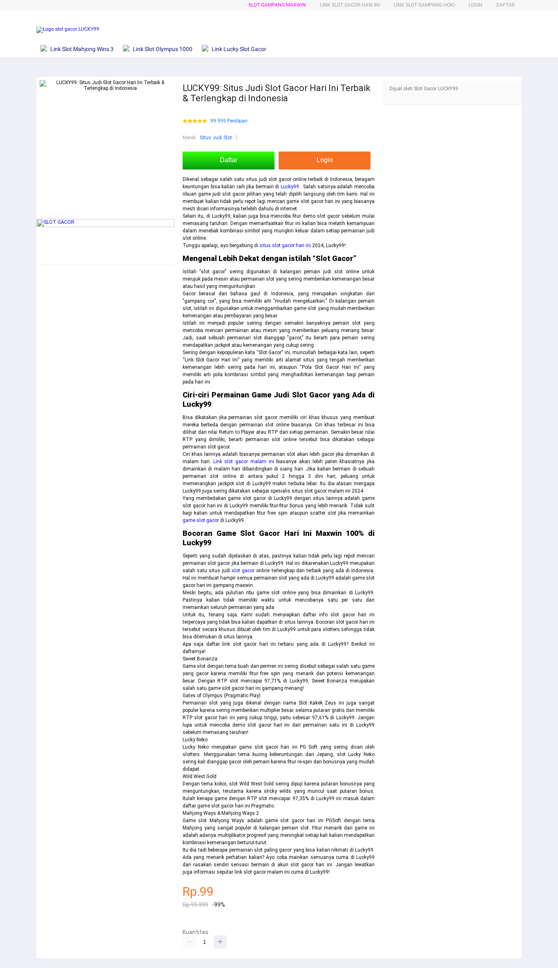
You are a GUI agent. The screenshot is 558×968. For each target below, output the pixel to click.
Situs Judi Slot (216, 138)
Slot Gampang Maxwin (277, 5)
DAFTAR (505, 5)
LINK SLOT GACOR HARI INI (350, 5)
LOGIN (475, 5)
